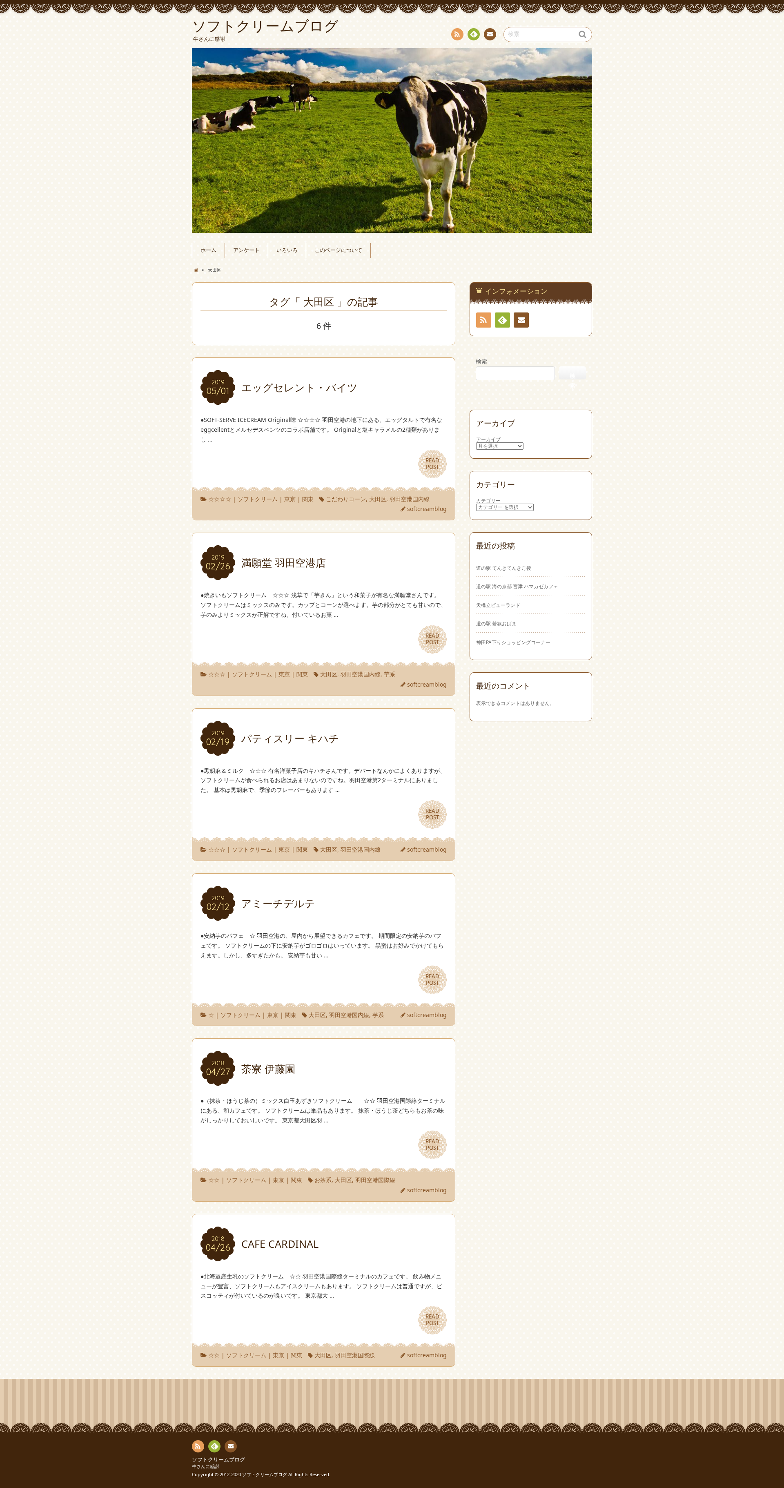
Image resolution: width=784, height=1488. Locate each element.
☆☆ (214, 1180)
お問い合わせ (490, 34)
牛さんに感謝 (205, 1466)
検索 (481, 361)
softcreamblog (427, 509)
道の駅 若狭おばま (496, 623)
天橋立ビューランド (498, 605)
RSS (457, 34)
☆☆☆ (216, 674)
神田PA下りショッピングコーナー (513, 642)
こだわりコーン (346, 499)
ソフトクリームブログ (218, 1459)
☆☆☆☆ (219, 499)
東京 (290, 499)
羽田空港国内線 (410, 499)
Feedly (474, 34)
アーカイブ (488, 439)
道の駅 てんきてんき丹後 (503, 567)
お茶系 (323, 1180)
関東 (308, 499)
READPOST (432, 464)
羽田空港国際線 (375, 1180)
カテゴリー (488, 500)
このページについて (338, 250)
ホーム (208, 250)
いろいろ (287, 250)
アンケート (246, 250)
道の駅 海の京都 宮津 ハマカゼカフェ (517, 586)
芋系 (389, 674)
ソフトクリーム (258, 499)
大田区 (377, 499)
